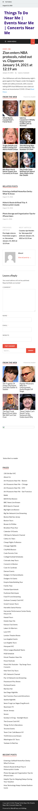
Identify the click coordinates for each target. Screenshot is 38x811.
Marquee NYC (9, 646)
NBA (9, 49)
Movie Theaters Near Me (13, 657)
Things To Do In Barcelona (13, 725)
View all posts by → (24, 257)
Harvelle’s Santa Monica (12, 607)
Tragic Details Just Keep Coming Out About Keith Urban (10, 147)
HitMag (23, 808)
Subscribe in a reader (10, 458)
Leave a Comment (23, 73)
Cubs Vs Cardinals (10, 568)
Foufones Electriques (11, 593)
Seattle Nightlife (9, 700)
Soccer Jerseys (9, 710)
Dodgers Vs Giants (10, 578)
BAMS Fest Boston (10, 499)
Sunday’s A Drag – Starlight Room (16, 718)
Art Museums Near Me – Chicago (16, 484)
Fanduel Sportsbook (11, 589)
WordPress (14, 808)
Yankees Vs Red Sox (11, 743)
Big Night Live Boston (11, 510)
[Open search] (33, 41)
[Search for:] (19, 350)
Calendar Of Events (11, 531)
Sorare (6, 714)
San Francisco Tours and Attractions (17, 696)
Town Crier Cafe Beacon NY (14, 732)
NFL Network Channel (12, 674)
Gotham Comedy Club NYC (14, 600)
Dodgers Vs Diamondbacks (13, 575)
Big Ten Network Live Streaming (15, 513)
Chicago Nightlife (10, 546)
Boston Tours (8, 520)
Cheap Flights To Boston (12, 542)
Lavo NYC (7, 632)
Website (6, 335)
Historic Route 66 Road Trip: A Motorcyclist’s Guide (15, 203)
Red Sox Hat (8, 689)
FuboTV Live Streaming (12, 597)
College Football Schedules (13, 557)
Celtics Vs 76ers (9, 539)
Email (5, 325)
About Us (7, 477)
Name (5, 315)
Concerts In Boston (11, 564)
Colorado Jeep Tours (11, 560)
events (5, 49)
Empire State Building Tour (13, 582)
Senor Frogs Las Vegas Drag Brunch (16, 703)
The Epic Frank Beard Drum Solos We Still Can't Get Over (10, 414)
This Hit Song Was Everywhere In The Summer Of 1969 (27, 147)
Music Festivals (9, 661)
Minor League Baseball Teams (14, 650)
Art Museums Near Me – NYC (14, 488)
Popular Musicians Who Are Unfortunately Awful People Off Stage (27, 387)
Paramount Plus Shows (12, 681)
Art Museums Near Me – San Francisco (18, 491)
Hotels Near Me (9, 621)
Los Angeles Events (11, 639)
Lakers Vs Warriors (10, 628)
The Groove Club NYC (12, 721)
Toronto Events (9, 729)
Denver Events (9, 571)
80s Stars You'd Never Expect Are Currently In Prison (10, 171)
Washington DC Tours (12, 739)
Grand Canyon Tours (11, 604)
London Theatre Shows (12, 635)
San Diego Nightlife (11, 692)
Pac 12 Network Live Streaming (15, 678)
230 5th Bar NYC (10, 473)
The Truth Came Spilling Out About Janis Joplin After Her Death (27, 172)
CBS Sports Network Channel (14, 535)
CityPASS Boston (10, 549)
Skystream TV (9, 707)
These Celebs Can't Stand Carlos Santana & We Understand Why (27, 414)
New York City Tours (11, 671)
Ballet (6, 495)
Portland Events (9, 685)
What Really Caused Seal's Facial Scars (8, 120)
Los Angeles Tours (10, 643)
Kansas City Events (11, 624)
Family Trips (8, 586)
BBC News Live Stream (12, 502)
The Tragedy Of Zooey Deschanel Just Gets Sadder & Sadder (10, 386)
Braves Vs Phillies (10, 524)
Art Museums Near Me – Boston (15, 481)
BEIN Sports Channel (11, 506)
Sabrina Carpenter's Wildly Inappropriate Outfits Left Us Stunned (27, 122)
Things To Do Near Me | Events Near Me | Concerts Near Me (19, 22)
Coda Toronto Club (11, 553)
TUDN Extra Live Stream (12, 736)
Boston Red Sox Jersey (12, 517)
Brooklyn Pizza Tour (11, 528)
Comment (7, 287)
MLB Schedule (9, 653)
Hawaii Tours (8, 617)
